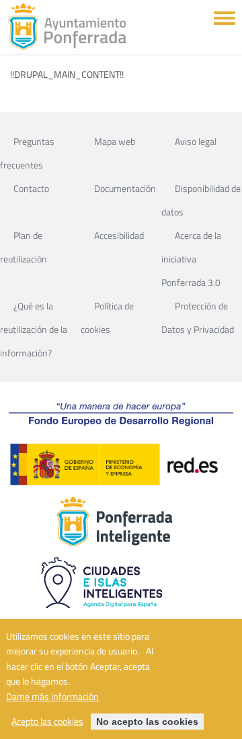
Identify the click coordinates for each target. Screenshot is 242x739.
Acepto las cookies (47, 721)
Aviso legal (195, 141)
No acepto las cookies (147, 721)
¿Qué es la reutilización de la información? (33, 329)
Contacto (31, 188)
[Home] (67, 27)
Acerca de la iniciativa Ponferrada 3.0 (191, 258)
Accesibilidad (119, 235)
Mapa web (114, 141)
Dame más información (52, 696)
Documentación (125, 188)
